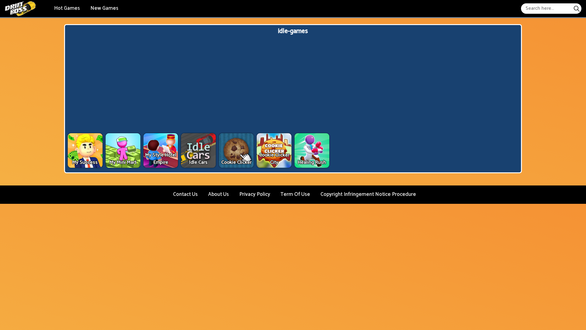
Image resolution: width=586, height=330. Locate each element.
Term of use (295, 194)
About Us (218, 194)
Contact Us (185, 194)
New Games (104, 8)
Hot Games (67, 8)
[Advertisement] (293, 84)
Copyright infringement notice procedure (368, 194)
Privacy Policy (254, 194)
